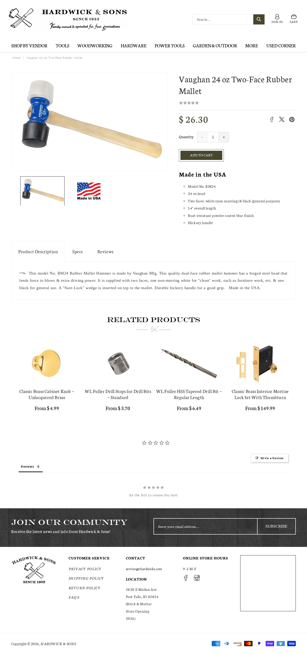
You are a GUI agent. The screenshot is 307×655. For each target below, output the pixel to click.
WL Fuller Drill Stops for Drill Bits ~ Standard (118, 394)
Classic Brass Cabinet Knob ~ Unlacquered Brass (46, 394)
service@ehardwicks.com (144, 568)
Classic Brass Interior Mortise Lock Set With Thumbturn (260, 394)
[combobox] (229, 19)
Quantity (186, 136)
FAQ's (74, 597)
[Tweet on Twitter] (282, 119)
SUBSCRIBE (276, 526)
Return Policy (85, 587)
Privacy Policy (85, 568)
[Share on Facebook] (272, 119)
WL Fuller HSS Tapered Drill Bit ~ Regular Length (189, 394)
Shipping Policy (86, 578)
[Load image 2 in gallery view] (89, 191)
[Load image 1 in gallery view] (42, 191)
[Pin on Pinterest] (292, 119)
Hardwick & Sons (58, 643)
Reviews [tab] (27, 466)
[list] (153, 379)
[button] (294, 19)
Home (16, 58)
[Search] (259, 19)
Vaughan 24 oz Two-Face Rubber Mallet (54, 58)
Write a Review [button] (272, 458)
